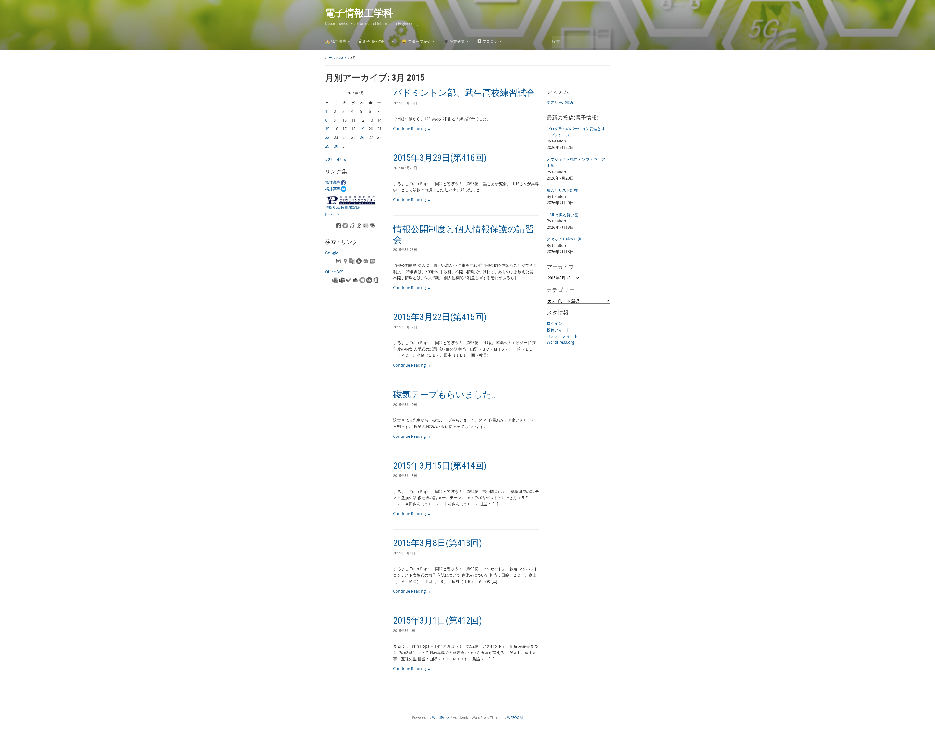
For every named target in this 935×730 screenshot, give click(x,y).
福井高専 (333, 182)
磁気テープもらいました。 (446, 394)
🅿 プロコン (487, 41)
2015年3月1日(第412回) (437, 621)
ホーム (330, 57)
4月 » (341, 159)
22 (327, 137)
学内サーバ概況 (560, 102)
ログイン (554, 323)
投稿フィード (558, 329)
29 (327, 146)
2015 (343, 57)
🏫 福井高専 (335, 41)
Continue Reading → (412, 128)
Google (331, 253)
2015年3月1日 (404, 630)
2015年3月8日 (404, 553)
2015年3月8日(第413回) (437, 543)
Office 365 (334, 272)
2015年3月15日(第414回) (439, 466)
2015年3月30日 (405, 103)
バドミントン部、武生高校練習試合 (464, 93)
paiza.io (332, 214)
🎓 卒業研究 (454, 41)
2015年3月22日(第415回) (439, 317)
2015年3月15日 (405, 475)
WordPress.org (560, 342)
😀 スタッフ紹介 (416, 41)
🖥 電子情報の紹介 (374, 41)
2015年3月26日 (405, 249)
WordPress (441, 717)
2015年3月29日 (405, 167)
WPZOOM (515, 717)
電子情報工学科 (359, 13)
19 (362, 129)
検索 (604, 42)
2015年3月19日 (405, 404)
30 (336, 146)
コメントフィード (562, 336)
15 (327, 129)
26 (362, 137)
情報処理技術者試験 (342, 207)
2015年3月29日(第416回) (439, 158)
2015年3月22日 (405, 327)
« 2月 (329, 159)
